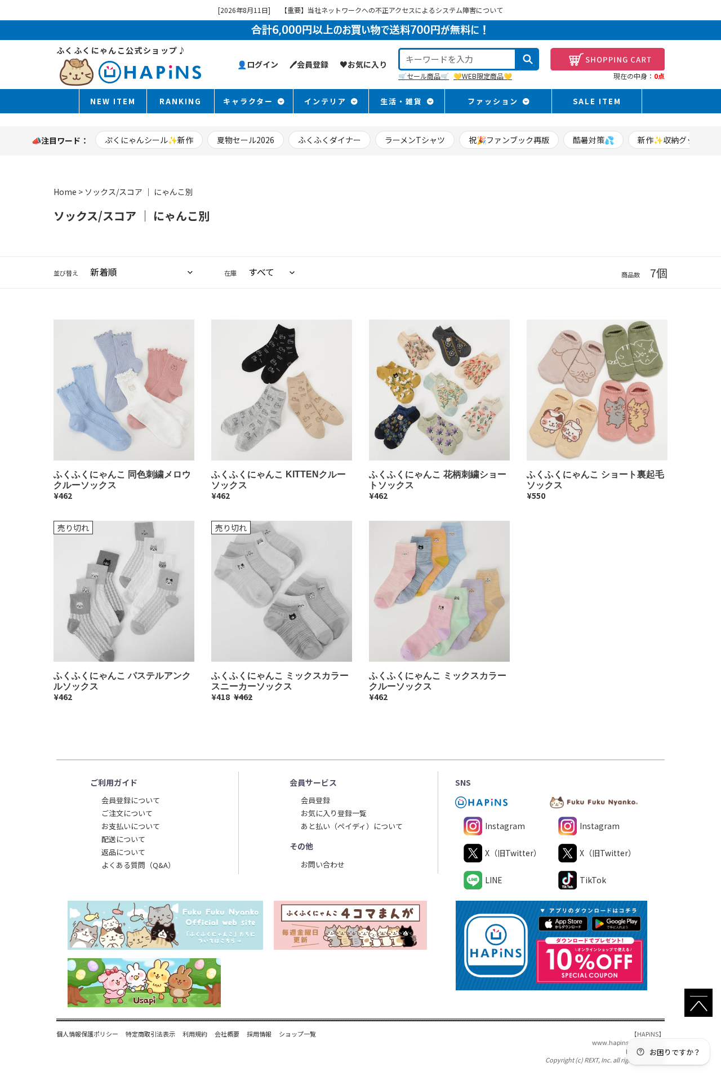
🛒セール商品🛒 (423, 76)
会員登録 (315, 800)
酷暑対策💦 (593, 139)
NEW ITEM (113, 101)
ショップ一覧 (297, 1033)
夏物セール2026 (245, 139)
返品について (123, 852)
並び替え (66, 273)
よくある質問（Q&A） (138, 865)
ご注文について (127, 813)
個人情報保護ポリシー (87, 1033)
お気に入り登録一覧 (334, 813)
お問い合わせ (323, 864)
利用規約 (195, 1033)
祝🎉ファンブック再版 (509, 139)
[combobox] (457, 59)
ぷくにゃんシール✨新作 (149, 139)
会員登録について (130, 800)
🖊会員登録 (309, 64)
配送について (123, 839)
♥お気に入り (363, 64)
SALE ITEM (597, 101)
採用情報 (259, 1033)
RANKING (180, 101)
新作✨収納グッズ (670, 139)
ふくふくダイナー (329, 139)
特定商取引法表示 (150, 1033)
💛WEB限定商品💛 (482, 76)
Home (65, 191)
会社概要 (227, 1033)
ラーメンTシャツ (415, 139)
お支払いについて (130, 826)
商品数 (630, 275)
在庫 (230, 273)
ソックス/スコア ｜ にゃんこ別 (138, 191)
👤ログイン (257, 64)
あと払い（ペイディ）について (352, 826)
